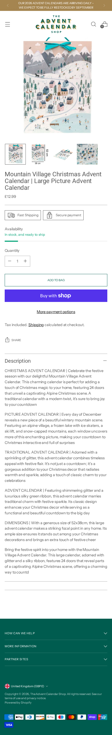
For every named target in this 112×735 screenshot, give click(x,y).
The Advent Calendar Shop (48, 694)
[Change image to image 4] (87, 154)
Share (16, 340)
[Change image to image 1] (15, 154)
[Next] (104, 5)
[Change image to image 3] (63, 154)
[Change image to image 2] (39, 154)
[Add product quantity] (25, 261)
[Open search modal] (93, 24)
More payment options (56, 311)
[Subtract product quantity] (9, 261)
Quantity (12, 250)
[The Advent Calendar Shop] (56, 24)
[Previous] (8, 5)
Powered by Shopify (18, 702)
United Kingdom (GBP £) (27, 686)
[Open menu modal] (7, 24)
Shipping (36, 324)
